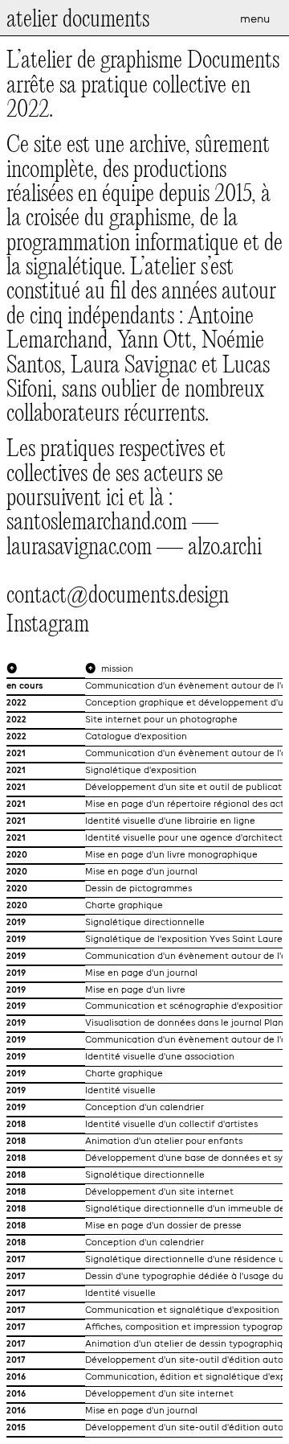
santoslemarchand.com (96, 523)
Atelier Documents (77, 20)
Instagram (47, 626)
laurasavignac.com (79, 548)
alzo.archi (225, 548)
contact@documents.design (117, 596)
